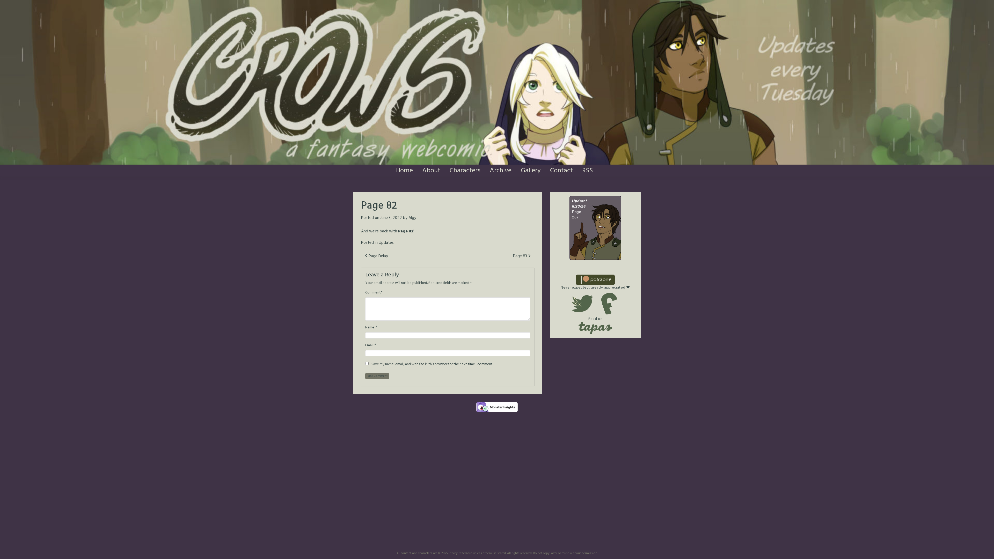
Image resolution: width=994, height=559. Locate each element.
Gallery (531, 170)
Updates (386, 242)
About (431, 170)
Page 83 (520, 256)
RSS (587, 170)
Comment (373, 292)
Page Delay (378, 256)
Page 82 (405, 231)
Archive (500, 170)
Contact (561, 170)
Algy (412, 218)
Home (404, 170)
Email (369, 345)
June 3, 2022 (391, 218)
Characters (465, 170)
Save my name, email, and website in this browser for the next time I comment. (432, 364)
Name (369, 327)
